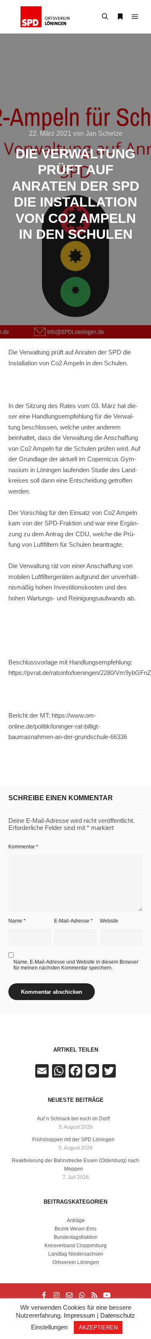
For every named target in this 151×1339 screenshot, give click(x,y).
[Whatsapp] (81, 1295)
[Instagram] (56, 1295)
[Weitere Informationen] (120, 16)
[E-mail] (69, 1295)
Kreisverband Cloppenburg (75, 1246)
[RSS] (94, 1295)
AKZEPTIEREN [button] (98, 1327)
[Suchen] (104, 16)
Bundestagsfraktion (76, 1237)
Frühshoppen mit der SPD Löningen (73, 1140)
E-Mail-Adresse (73, 921)
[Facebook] (44, 1295)
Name (17, 921)
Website (109, 921)
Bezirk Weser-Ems (75, 1229)
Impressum (79, 1315)
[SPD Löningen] (50, 17)
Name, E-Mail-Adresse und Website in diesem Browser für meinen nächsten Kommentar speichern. (75, 965)
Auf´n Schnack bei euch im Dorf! (73, 1119)
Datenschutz (117, 1315)
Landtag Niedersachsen (75, 1254)
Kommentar (23, 847)
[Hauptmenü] (135, 16)
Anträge (76, 1220)
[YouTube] (107, 1295)
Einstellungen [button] (49, 1327)
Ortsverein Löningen (75, 1262)
